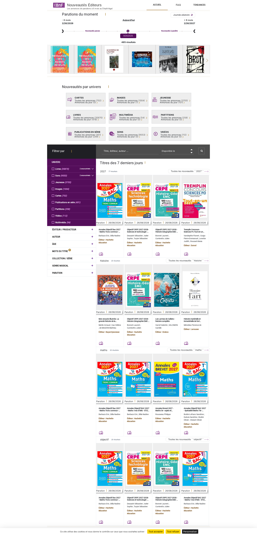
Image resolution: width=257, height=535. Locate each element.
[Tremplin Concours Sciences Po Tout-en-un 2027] (195, 200)
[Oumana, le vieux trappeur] (142, 59)
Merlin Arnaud (105, 325)
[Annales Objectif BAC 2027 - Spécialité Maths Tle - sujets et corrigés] (195, 379)
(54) (68, 222)
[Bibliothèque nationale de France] (58, 5)
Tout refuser (173, 531)
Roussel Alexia (196, 241)
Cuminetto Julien (162, 238)
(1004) (66, 189)
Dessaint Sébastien (135, 236)
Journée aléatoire (181, 15)
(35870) (65, 169)
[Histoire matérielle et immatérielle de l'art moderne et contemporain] (195, 289)
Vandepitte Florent (192, 236)
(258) (67, 209)
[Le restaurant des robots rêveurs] (88, 59)
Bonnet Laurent (162, 236)
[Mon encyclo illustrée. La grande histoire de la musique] (109, 290)
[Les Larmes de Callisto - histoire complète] (166, 290)
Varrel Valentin (161, 325)
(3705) (68, 182)
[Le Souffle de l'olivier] (115, 59)
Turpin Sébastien (141, 238)
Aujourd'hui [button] (129, 20)
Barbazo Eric (104, 236)
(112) (64, 216)
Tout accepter (156, 531)
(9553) (64, 175)
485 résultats (128, 42)
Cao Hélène (116, 325)
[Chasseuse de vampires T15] (61, 59)
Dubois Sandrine (191, 417)
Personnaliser (190, 531)
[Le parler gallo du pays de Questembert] (169, 59)
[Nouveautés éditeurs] (92, 5)
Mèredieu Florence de (192, 325)
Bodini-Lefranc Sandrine (194, 414)
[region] (128, 60)
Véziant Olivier (196, 420)
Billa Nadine (115, 236)
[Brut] (196, 59)
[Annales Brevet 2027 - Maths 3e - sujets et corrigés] (166, 379)
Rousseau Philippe (163, 414)
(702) (64, 195)
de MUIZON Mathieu (107, 328)
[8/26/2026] (128, 31)
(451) (77, 202)
